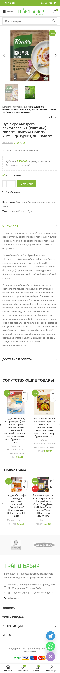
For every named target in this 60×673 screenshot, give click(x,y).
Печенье (22, 520)
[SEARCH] (54, 21)
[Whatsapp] (50, 646)
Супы (5, 205)
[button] (25, 399)
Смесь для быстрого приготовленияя (36, 202)
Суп (30, 211)
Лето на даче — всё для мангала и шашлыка (44, 445)
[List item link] (30, 598)
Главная (7, 107)
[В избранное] (25, 393)
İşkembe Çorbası (17, 211)
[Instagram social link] (42, 3)
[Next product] (56, 117)
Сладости (15, 446)
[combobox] (30, 21)
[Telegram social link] (55, 3)
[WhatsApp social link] (46, 3)
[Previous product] (49, 117)
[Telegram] (50, 635)
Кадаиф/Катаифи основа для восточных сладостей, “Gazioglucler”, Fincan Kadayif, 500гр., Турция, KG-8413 (17, 506)
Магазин (17, 107)
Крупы (43, 520)
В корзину (27, 183)
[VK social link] (50, 3)
